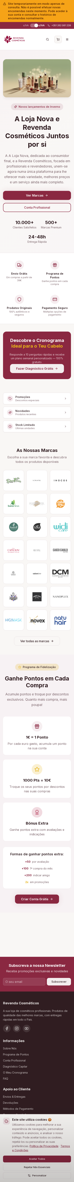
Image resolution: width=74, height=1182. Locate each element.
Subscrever (58, 981)
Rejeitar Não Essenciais (37, 1167)
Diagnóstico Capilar (15, 1066)
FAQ (5, 1078)
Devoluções (10, 1102)
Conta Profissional (37, 207)
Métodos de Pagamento (18, 1108)
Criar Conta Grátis (34, 899)
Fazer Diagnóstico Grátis (34, 368)
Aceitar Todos (37, 1158)
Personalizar (39, 1175)
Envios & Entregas (14, 1096)
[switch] (33, 25)
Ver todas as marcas (34, 641)
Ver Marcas (34, 195)
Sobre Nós (10, 1048)
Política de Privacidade (44, 1146)
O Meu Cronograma (15, 1072)
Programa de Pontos (16, 1054)
